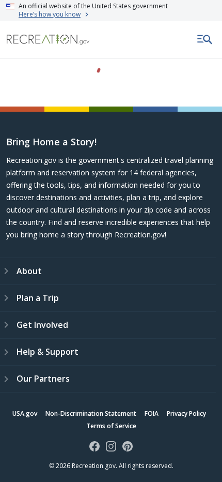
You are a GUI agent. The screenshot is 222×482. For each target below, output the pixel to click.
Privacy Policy (186, 413)
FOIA (151, 413)
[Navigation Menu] (205, 39)
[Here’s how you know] (111, 10)
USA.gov (24, 413)
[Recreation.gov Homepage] (48, 40)
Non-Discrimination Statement (90, 413)
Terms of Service (111, 425)
